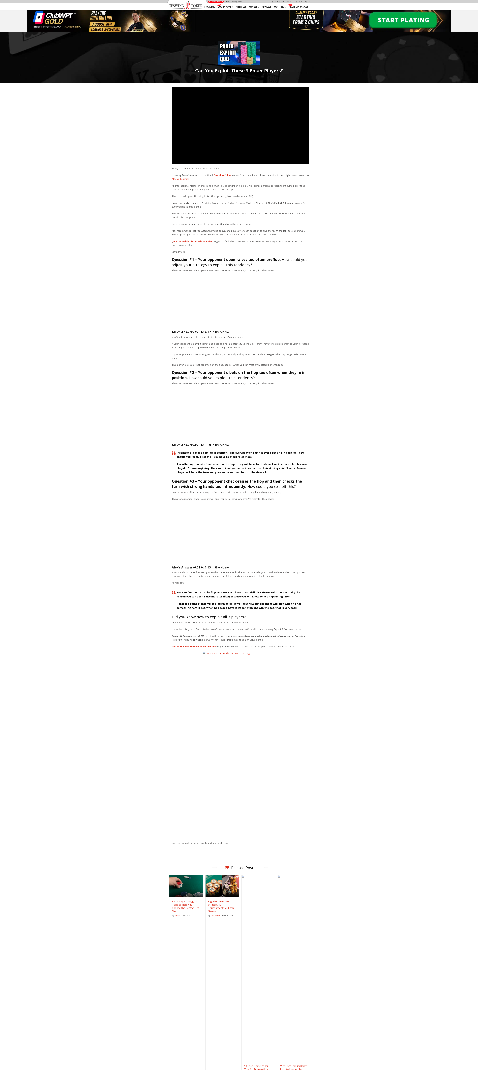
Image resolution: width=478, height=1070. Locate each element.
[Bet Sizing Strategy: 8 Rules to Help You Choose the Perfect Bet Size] (186, 889)
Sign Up (307, 1)
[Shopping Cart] (295, 1)
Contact (289, 1)
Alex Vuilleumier (180, 178)
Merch (276, 1)
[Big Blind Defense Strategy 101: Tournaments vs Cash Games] (222, 889)
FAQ (282, 1)
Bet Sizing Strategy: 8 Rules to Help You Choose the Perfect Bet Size (185, 910)
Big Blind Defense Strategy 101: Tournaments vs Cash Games (221, 910)
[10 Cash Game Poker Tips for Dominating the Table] (258, 971)
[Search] (271, 1)
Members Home (215, 2)
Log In (300, 1)
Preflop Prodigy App (233, 1)
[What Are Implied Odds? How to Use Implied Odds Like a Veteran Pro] (294, 971)
